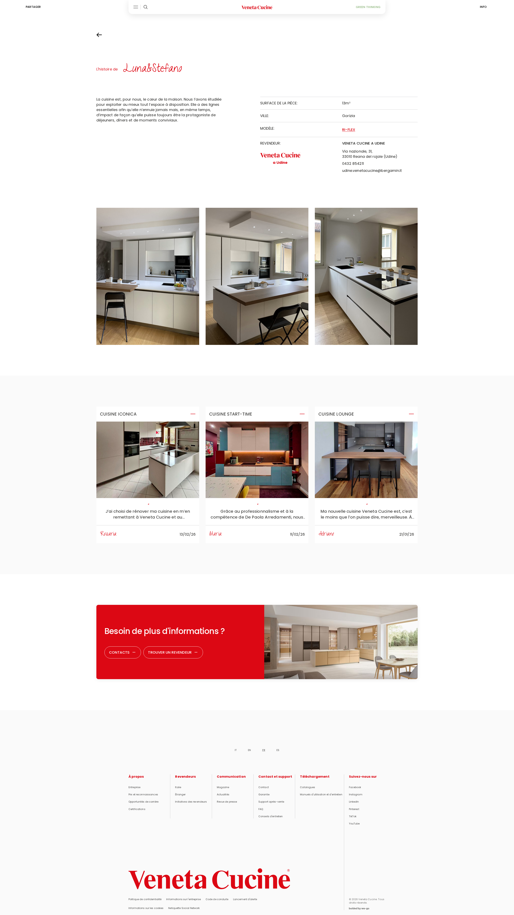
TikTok (353, 816)
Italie (178, 787)
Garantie (263, 794)
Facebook (355, 787)
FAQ (260, 809)
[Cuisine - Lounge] (366, 460)
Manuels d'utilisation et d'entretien (321, 794)
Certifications (136, 809)
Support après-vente (271, 801)
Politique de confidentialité (144, 899)
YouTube (354, 823)
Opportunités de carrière (143, 801)
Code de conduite (217, 899)
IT (236, 750)
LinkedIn (354, 801)
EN (249, 750)
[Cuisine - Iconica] (147, 460)
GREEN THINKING (368, 7)
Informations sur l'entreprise (183, 899)
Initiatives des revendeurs (191, 801)
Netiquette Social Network (184, 908)
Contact (263, 787)
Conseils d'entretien (270, 816)
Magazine (223, 787)
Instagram (355, 794)
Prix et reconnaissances (143, 794)
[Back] (103, 35)
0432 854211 (353, 163)
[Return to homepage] (209, 878)
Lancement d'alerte (245, 899)
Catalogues (307, 787)
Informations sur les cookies (145, 908)
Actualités (223, 794)
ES (277, 750)
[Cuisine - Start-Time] (257, 460)
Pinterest (354, 809)
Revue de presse (227, 801)
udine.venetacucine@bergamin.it (372, 170)
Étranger (180, 794)
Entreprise (134, 787)
